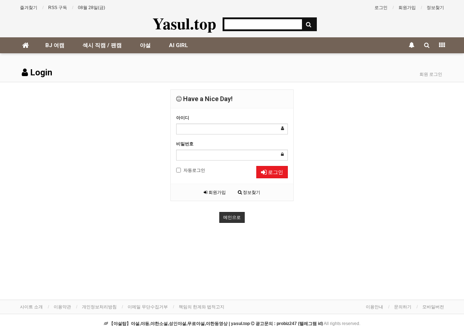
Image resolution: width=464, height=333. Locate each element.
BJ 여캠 (55, 45)
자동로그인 (194, 170)
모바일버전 (433, 306)
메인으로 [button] (232, 217)
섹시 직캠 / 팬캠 (102, 45)
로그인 (381, 7)
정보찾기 (435, 7)
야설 (145, 45)
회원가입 (407, 7)
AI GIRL (178, 45)
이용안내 (374, 306)
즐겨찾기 (28, 7)
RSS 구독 (57, 7)
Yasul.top (184, 23)
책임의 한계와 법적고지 (201, 306)
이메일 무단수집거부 (148, 306)
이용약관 (62, 306)
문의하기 (402, 306)
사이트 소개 (31, 306)
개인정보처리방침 (99, 306)
